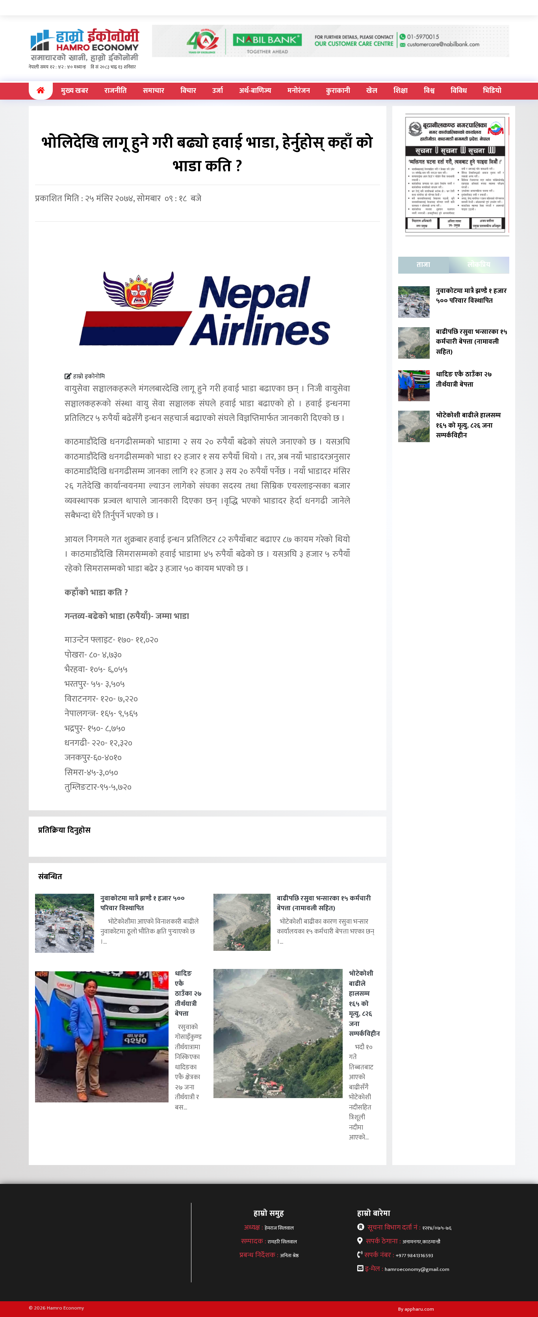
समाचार (153, 91)
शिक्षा (400, 91)
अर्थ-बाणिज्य (255, 91)
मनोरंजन (299, 91)
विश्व (429, 91)
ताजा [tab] (423, 265)
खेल (371, 91)
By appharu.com (416, 1309)
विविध (459, 91)
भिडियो (492, 91)
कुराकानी (338, 91)
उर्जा (217, 91)
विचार (188, 91)
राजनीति (115, 91)
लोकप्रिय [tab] (479, 265)
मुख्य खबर (74, 91)
